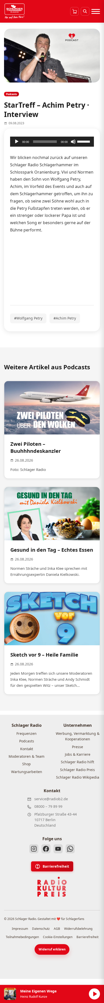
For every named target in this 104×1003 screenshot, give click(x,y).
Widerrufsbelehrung (78, 929)
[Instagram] (33, 848)
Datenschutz (41, 929)
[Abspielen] (94, 993)
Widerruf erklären (52, 949)
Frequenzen (26, 733)
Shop (26, 763)
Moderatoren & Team (26, 756)
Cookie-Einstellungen (57, 937)
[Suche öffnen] (85, 11)
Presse (77, 746)
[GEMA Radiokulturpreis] (52, 886)
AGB (57, 929)
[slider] (84, 141)
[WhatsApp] (70, 848)
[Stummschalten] (73, 141)
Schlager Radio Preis (77, 769)
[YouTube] (58, 848)
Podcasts (26, 741)
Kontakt (26, 748)
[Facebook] (45, 848)
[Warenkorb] (74, 11)
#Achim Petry (65, 318)
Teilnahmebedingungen (22, 937)
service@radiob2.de (51, 798)
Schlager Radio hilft (77, 761)
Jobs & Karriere (77, 754)
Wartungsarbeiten (26, 771)
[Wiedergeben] (16, 141)
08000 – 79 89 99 (48, 806)
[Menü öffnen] (95, 11)
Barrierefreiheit (56, 866)
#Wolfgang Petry (28, 318)
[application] (52, 142)
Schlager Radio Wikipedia (77, 777)
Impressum (20, 929)
